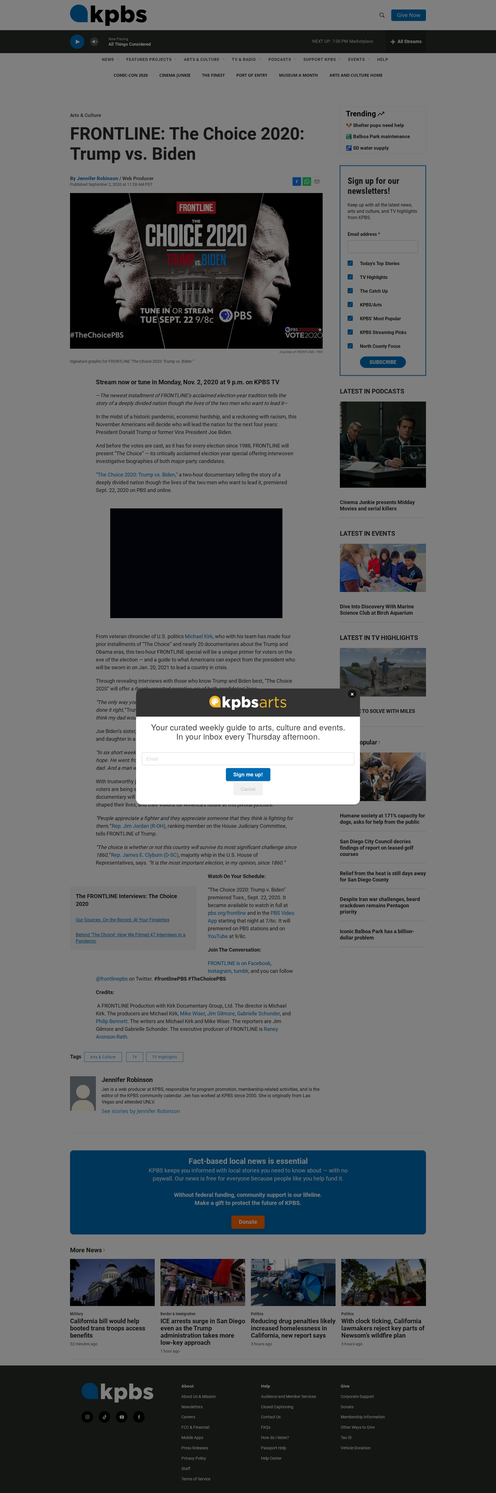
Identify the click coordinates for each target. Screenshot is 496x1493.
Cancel (248, 789)
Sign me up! (248, 774)
